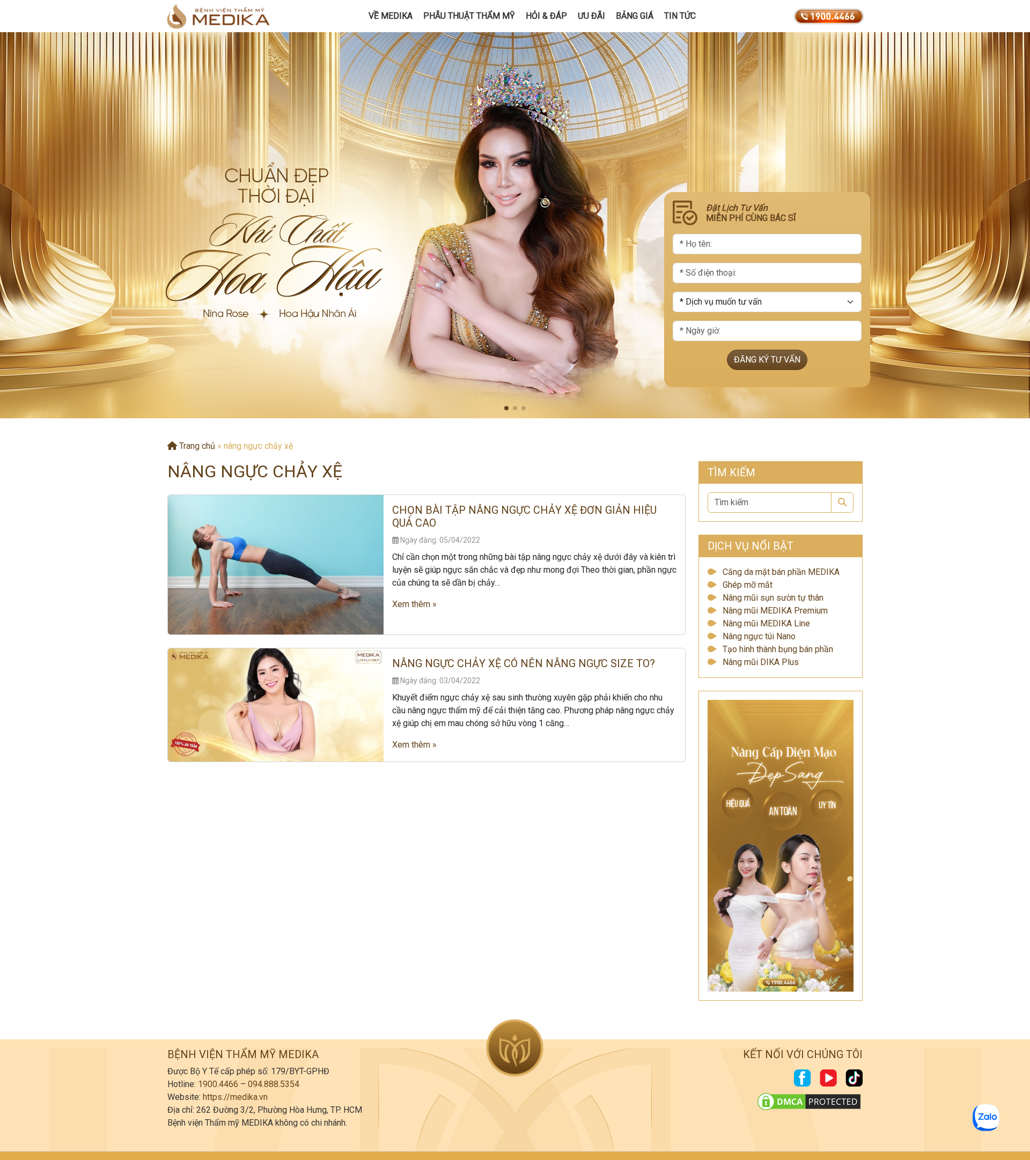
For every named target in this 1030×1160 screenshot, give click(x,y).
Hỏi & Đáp (546, 16)
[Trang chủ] (218, 16)
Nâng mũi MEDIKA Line (766, 623)
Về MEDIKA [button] (391, 16)
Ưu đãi (591, 16)
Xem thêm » (414, 604)
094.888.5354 (273, 1084)
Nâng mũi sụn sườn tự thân (773, 598)
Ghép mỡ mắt (747, 585)
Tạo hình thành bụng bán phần (778, 649)
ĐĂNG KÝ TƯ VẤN (767, 359)
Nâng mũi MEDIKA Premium (775, 610)
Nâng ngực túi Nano (759, 636)
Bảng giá (634, 16)
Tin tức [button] (680, 16)
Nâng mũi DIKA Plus (761, 662)
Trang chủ (196, 446)
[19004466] (829, 16)
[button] (506, 408)
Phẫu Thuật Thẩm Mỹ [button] (469, 16)
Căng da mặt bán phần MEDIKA (781, 572)
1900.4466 (218, 1084)
